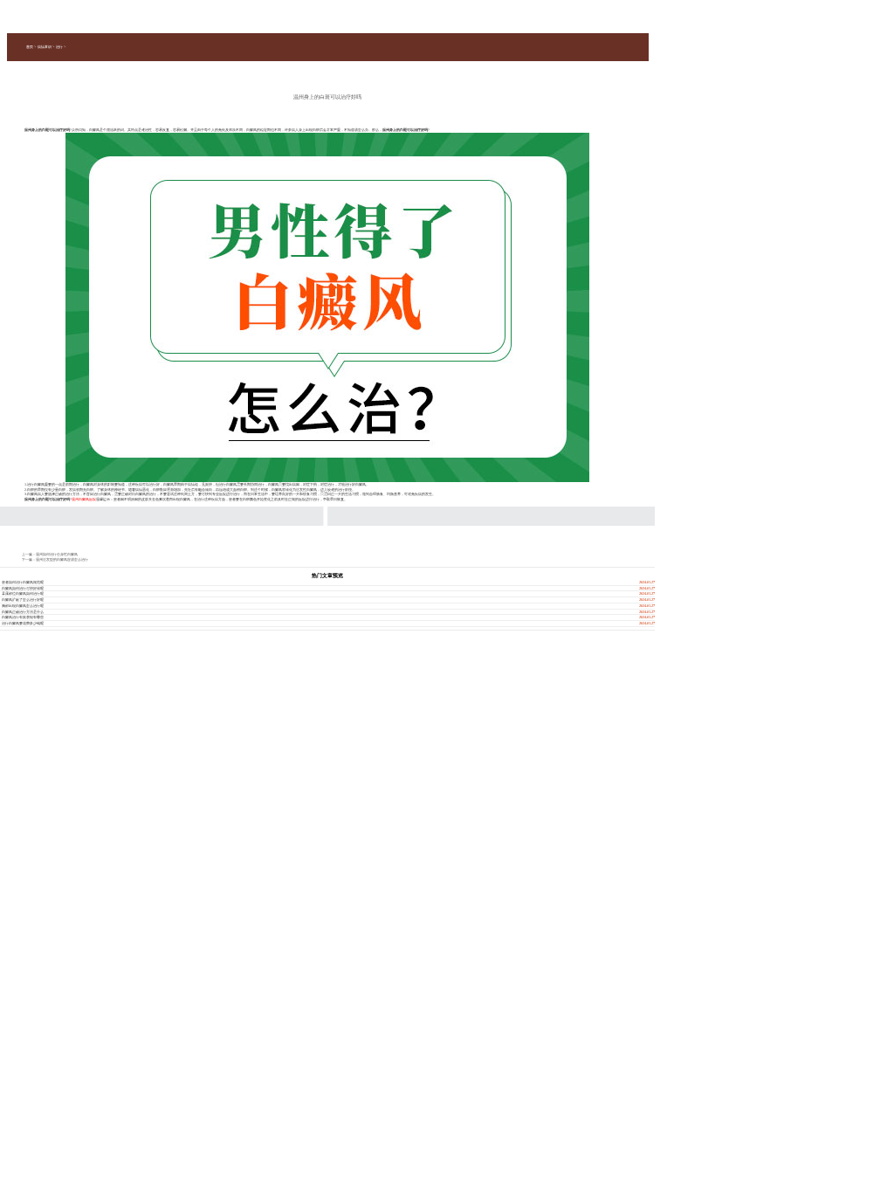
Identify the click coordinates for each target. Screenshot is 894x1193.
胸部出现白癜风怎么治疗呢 (23, 605)
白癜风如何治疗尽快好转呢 (23, 588)
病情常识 (45, 47)
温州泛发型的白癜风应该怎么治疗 (62, 559)
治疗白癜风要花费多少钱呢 (23, 623)
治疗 (59, 47)
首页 (29, 47)
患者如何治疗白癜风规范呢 (23, 582)
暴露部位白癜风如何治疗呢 (23, 593)
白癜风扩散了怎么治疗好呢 (23, 599)
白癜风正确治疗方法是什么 (23, 612)
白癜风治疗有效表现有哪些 (23, 617)
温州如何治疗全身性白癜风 (57, 554)
